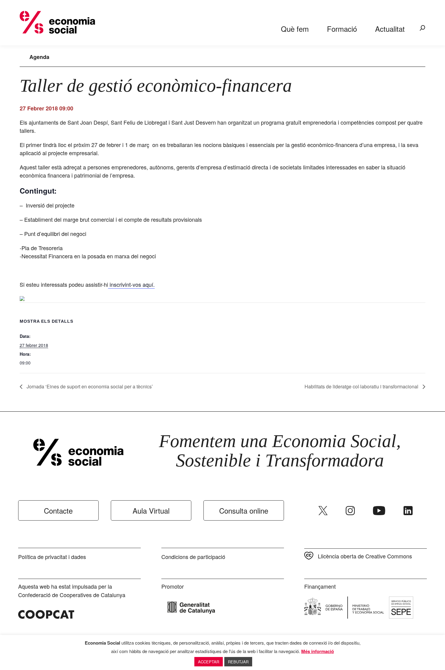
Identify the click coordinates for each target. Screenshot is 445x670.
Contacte (58, 510)
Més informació (317, 651)
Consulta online (243, 510)
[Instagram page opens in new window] (350, 510)
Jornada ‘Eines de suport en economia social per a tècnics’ (89, 386)
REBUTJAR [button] (238, 662)
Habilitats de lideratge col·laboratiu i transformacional (362, 386)
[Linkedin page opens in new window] (408, 510)
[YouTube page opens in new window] (379, 510)
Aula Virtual (151, 510)
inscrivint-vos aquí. (131, 284)
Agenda (39, 57)
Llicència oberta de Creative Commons (365, 556)
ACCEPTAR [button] (208, 662)
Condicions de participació (193, 557)
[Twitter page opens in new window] (323, 510)
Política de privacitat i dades (52, 557)
